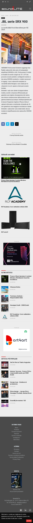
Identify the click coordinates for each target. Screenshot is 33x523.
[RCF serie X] (16, 220)
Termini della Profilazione (17, 457)
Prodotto (16, 429)
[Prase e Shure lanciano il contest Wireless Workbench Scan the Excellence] (16, 168)
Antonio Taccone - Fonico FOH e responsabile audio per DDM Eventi (20, 373)
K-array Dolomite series (16, 135)
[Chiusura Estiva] (4, 289)
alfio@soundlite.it (22, 502)
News (16, 427)
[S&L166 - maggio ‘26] (16, 480)
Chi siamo (16, 449)
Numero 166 (16, 489)
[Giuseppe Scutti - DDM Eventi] (4, 307)
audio (3, 18)
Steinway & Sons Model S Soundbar (16, 144)
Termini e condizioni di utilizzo (16, 455)
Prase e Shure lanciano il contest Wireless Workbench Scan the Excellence (13, 181)
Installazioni (16, 437)
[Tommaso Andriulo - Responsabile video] (4, 298)
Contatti (16, 451)
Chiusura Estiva (15, 287)
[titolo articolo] (4, 365)
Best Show (17, 439)
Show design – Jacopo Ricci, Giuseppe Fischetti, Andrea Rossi (20, 392)
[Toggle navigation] (30, 8)
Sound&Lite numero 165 (18, 400)
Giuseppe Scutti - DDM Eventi (19, 305)
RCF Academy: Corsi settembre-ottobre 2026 (14, 207)
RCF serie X (4, 232)
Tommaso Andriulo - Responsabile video (16, 297)
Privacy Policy (16, 459)
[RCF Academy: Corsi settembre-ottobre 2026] (16, 194)
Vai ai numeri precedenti (16, 491)
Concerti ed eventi (17, 431)
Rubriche (16, 433)
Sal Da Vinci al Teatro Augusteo (20, 362)
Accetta (29, 520)
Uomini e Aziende (16, 435)
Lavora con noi (16, 453)
